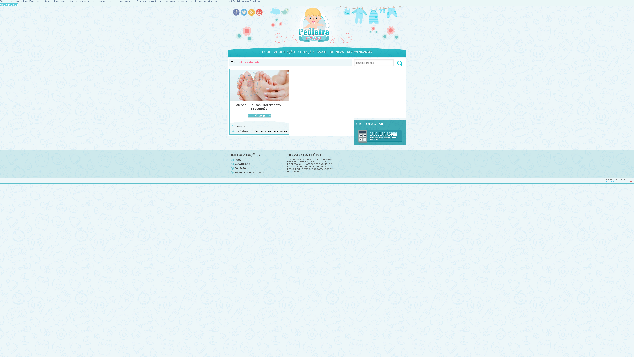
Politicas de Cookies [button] (247, 1)
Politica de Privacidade (249, 172)
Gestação (306, 52)
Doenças (337, 52)
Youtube (259, 12)
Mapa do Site (242, 164)
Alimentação (284, 52)
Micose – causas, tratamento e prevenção (259, 107)
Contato (240, 168)
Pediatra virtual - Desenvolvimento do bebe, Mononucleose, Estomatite (313, 25)
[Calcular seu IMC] (380, 143)
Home (266, 52)
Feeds (251, 12)
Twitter (243, 12)
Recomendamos (359, 52)
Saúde (322, 52)
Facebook (236, 12)
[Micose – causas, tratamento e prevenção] (259, 117)
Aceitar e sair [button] (9, 4)
